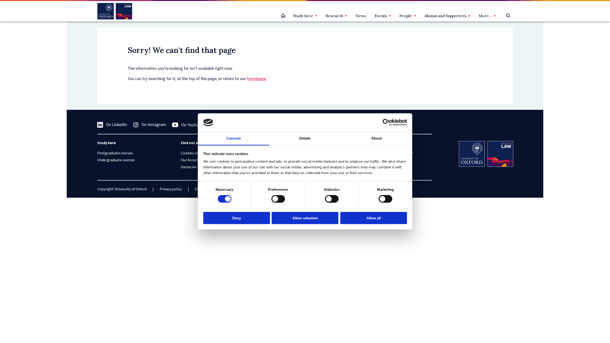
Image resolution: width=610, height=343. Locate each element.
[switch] (278, 199)
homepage (256, 79)
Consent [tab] (233, 138)
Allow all (373, 218)
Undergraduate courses (116, 160)
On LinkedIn (116, 125)
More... (485, 15)
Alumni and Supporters (445, 15)
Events (381, 15)
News (361, 15)
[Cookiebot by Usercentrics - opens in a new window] (386, 122)
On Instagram (154, 125)
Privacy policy (171, 189)
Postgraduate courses (115, 153)
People (405, 15)
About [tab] (376, 138)
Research (334, 15)
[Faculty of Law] (114, 11)
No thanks (55, 318)
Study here (303, 15)
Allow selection (305, 218)
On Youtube (191, 125)
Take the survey (25, 318)
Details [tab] (305, 138)
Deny (236, 218)
